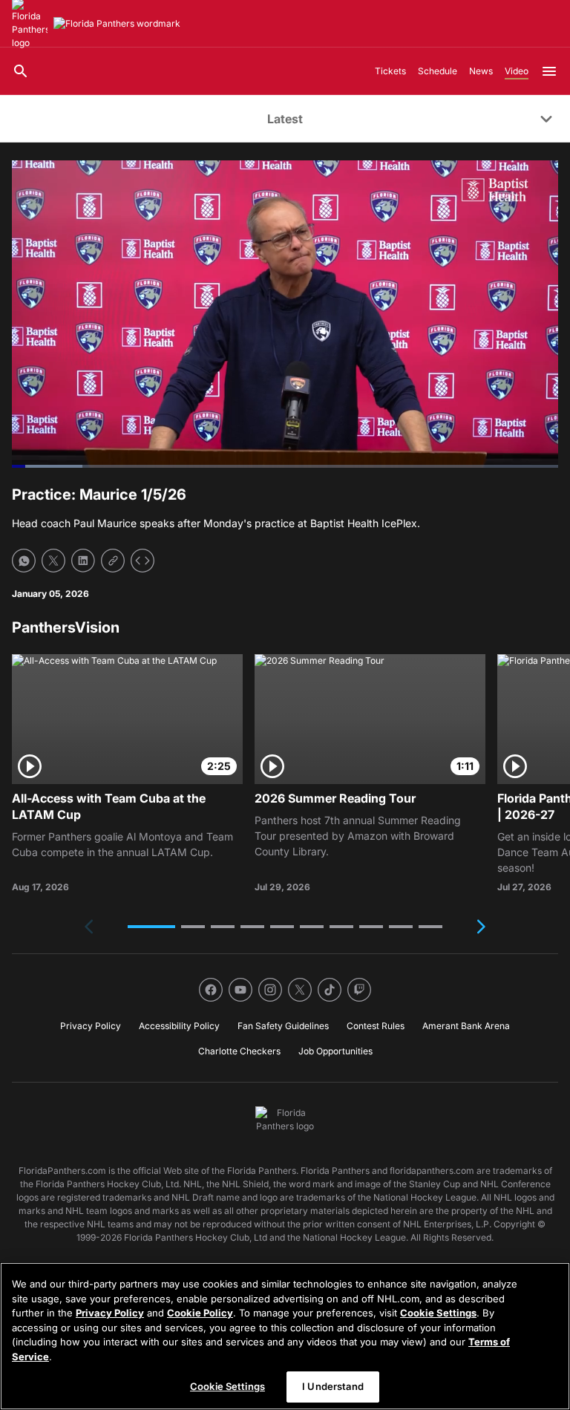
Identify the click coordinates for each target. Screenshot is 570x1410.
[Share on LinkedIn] (83, 560)
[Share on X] (53, 560)
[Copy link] (113, 560)
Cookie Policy (200, 1313)
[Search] (21, 71)
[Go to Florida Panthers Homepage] (116, 23)
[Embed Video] (142, 560)
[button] (151, 926)
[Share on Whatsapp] (24, 560)
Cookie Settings (438, 1313)
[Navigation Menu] (549, 71)
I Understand (333, 1386)
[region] (285, 1336)
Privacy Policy (110, 1313)
